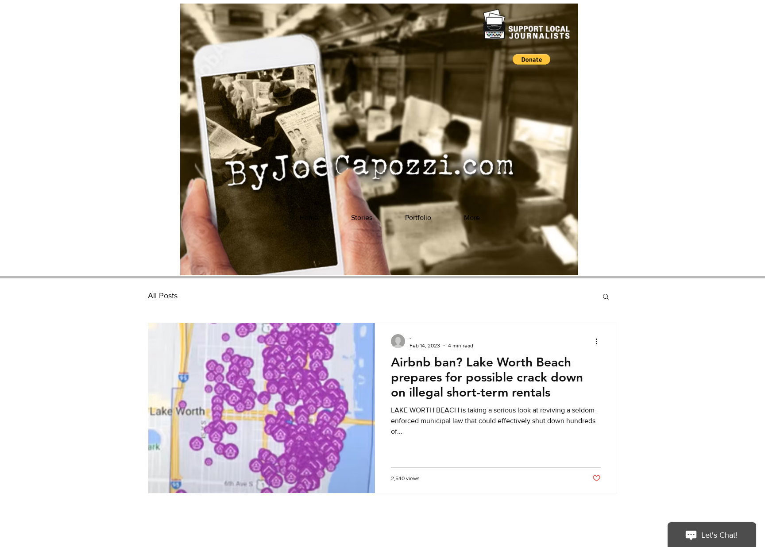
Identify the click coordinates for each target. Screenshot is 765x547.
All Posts (163, 295)
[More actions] (599, 341)
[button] (531, 59)
